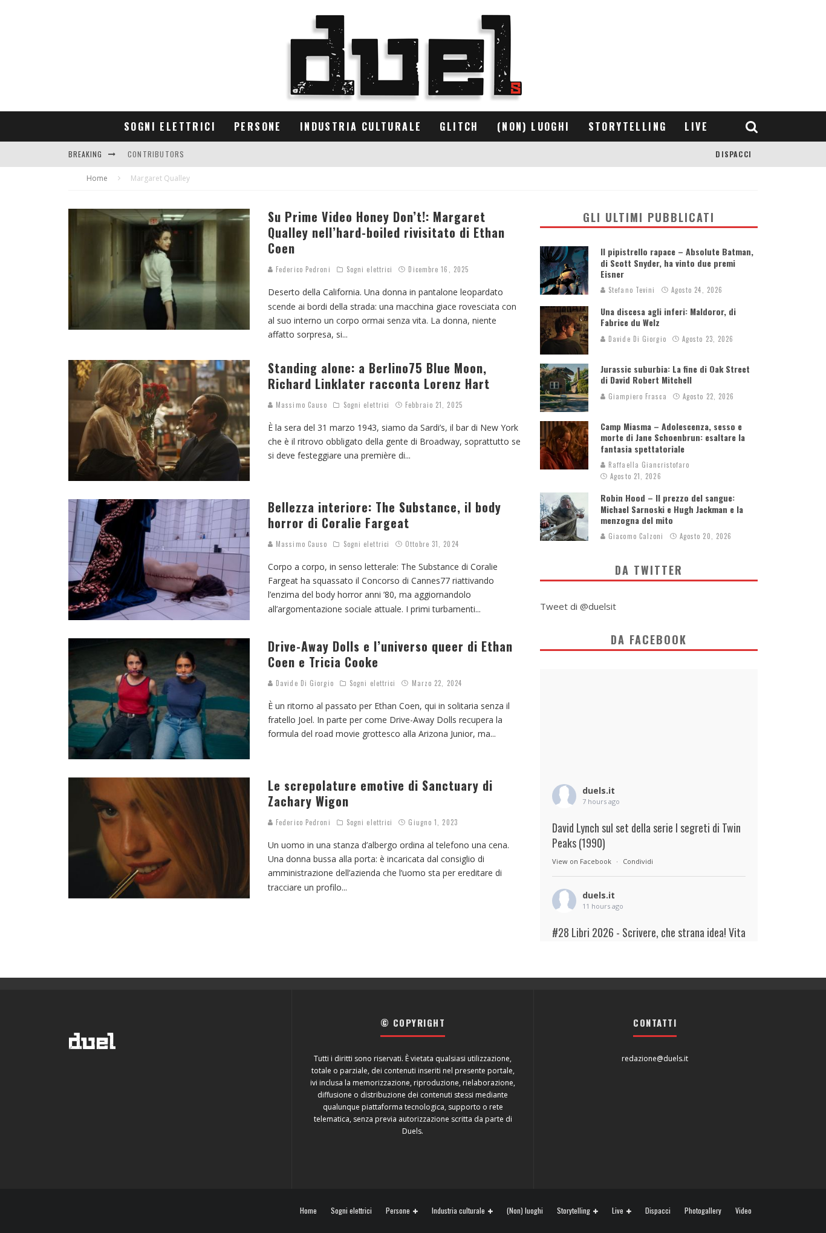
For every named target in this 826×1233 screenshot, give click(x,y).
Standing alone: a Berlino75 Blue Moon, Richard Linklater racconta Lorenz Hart (379, 376)
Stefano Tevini (630, 290)
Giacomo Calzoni (635, 536)
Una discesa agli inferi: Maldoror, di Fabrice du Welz (668, 317)
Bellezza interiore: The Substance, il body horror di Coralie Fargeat (384, 515)
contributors (156, 154)
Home (308, 1210)
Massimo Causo (300, 405)
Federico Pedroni (302, 269)
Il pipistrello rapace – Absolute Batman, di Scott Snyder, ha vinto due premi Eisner (676, 262)
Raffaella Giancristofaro (648, 464)
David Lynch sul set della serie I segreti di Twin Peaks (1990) (646, 835)
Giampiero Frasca (636, 396)
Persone (258, 126)
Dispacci (733, 154)
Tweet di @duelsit (578, 606)
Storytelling (627, 126)
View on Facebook (581, 861)
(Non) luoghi (533, 126)
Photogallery (703, 1210)
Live (696, 126)
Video (743, 1210)
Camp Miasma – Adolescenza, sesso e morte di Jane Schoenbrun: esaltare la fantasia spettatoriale (672, 437)
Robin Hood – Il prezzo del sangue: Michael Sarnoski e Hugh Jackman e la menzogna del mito (671, 508)
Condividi (638, 861)
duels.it (598, 790)
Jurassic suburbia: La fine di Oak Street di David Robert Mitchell (675, 374)
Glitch (459, 126)
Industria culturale (361, 126)
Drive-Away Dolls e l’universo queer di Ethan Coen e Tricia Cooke (390, 654)
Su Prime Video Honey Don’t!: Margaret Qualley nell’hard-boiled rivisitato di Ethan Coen (386, 232)
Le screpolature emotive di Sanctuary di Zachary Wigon (380, 793)
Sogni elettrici (170, 126)
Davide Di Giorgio (303, 683)
